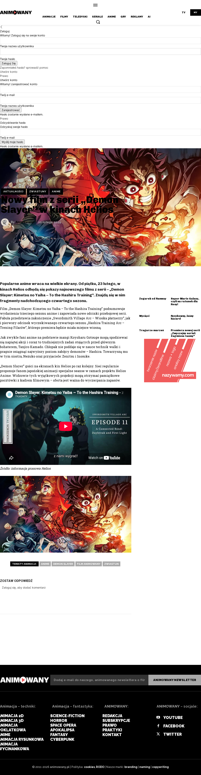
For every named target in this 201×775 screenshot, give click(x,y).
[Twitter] (90, 602)
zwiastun (111, 563)
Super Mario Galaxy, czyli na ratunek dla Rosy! (185, 301)
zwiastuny (37, 191)
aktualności (13, 191)
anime (56, 191)
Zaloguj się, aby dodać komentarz (24, 587)
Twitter (172, 734)
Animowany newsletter (174, 680)
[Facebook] (78, 602)
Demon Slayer (63, 563)
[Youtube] (158, 717)
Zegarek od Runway (152, 298)
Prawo (4, 75)
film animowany (88, 563)
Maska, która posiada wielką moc (168, 650)
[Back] (1, 27)
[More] (125, 602)
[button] (98, 22)
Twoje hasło (7, 59)
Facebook (174, 726)
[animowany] (16, 12)
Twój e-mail (7, 95)
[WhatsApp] (113, 602)
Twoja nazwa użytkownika (17, 46)
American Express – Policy (25, 650)
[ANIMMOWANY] (24, 680)
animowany (25, 222)
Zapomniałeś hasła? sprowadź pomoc (24, 67)
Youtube (173, 717)
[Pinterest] (101, 602)
